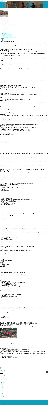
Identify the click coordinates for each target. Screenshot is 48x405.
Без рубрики (2, 374)
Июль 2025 (2, 386)
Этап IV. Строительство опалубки (5, 21)
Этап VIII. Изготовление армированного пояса (6, 23)
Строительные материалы (3, 7)
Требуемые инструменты (4, 33)
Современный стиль (3, 6)
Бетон (2, 40)
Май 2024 (2, 392)
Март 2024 (2, 393)
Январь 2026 (2, 383)
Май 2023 (2, 398)
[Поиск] (47, 372)
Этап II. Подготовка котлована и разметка (6, 20)
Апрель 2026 (2, 382)
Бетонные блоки (3, 28)
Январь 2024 (2, 394)
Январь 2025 (2, 388)
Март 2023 (2, 399)
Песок (2, 39)
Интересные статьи (3, 5)
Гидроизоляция (2, 38)
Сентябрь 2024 (2, 390)
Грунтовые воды (3, 25)
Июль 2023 (2, 397)
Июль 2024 (2, 391)
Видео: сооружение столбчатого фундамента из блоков (7, 34)
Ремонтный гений (3, 1)
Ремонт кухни (2, 377)
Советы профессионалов (3, 378)
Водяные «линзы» (4, 26)
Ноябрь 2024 (2, 389)
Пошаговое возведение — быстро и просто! (5, 19)
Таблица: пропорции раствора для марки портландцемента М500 (9, 37)
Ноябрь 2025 (2, 384)
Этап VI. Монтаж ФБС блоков (5, 22)
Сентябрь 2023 (2, 396)
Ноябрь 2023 (2, 395)
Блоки (1, 27)
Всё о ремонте (2, 375)
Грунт (2, 24)
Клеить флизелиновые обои (2, 370)
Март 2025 (2, 387)
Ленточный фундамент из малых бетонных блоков (7, 36)
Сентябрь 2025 (2, 385)
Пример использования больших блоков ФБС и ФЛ (7, 35)
